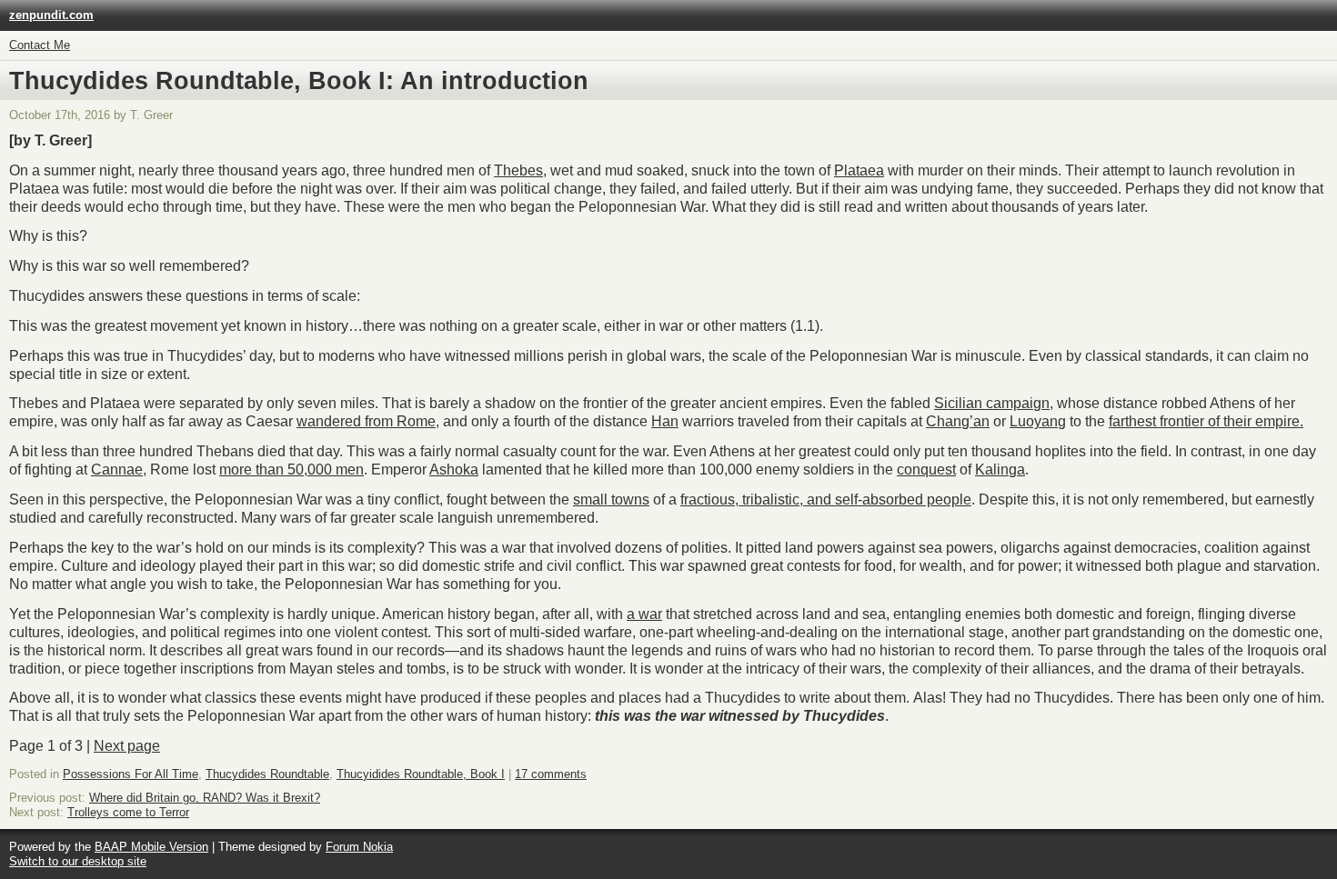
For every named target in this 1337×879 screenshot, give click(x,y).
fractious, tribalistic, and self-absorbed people (825, 499)
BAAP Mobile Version (151, 847)
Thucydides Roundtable (267, 774)
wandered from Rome (366, 421)
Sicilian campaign (992, 403)
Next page (127, 746)
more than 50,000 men (291, 469)
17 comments (551, 774)
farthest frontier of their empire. (1206, 421)
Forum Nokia (359, 847)
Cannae (117, 469)
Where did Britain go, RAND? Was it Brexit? (204, 797)
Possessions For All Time (130, 774)
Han (665, 421)
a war (644, 614)
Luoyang (1038, 421)
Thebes (518, 170)
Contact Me (39, 45)
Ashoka (453, 469)
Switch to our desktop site (77, 861)
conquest (926, 469)
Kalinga (1000, 469)
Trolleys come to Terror (128, 812)
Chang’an (958, 421)
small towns (611, 499)
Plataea (859, 170)
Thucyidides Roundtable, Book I (421, 774)
